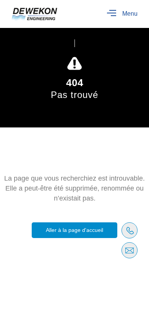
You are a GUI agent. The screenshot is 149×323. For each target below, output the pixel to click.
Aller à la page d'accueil (74, 230)
